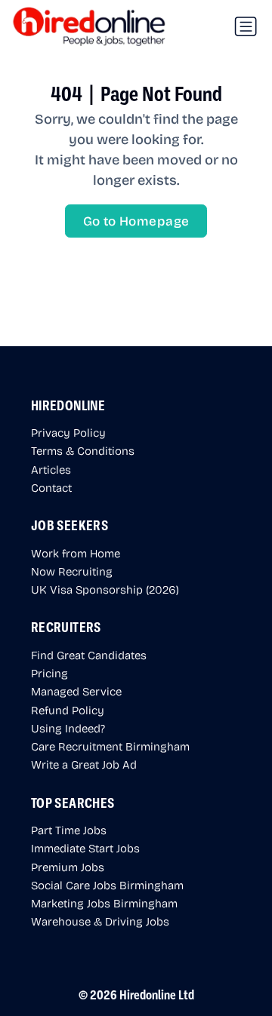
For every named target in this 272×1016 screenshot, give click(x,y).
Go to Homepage (136, 220)
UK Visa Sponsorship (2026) (105, 589)
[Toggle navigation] (245, 26)
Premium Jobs (67, 866)
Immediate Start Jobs (85, 848)
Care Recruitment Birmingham (110, 746)
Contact (51, 487)
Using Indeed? (68, 728)
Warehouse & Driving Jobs (100, 921)
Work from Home (75, 553)
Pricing (49, 673)
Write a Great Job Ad (84, 764)
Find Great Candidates (89, 654)
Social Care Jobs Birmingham (107, 884)
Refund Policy (67, 709)
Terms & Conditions (82, 450)
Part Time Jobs (69, 829)
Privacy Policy (68, 432)
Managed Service (76, 691)
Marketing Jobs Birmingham (104, 903)
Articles (51, 469)
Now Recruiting (72, 571)
